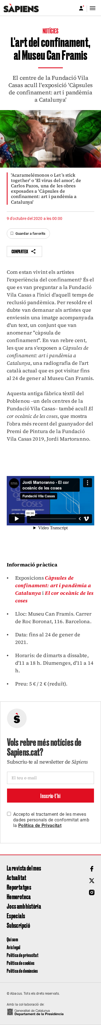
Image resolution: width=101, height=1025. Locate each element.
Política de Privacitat (39, 825)
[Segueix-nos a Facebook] (92, 869)
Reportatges (19, 887)
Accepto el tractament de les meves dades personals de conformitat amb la (51, 820)
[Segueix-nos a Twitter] (92, 881)
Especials (16, 915)
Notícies (50, 30)
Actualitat (16, 877)
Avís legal (13, 947)
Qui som (12, 939)
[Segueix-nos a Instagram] (92, 892)
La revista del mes (24, 868)
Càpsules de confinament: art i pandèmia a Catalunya (53, 585)
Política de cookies (20, 963)
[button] (28, 233)
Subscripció (18, 925)
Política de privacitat (22, 955)
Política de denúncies (22, 970)
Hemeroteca (19, 896)
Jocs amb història (24, 906)
